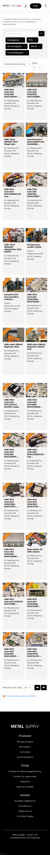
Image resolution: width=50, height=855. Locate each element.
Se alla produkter (25, 757)
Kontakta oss (25, 806)
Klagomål (25, 781)
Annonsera (25, 752)
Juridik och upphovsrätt (25, 776)
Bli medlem (25, 747)
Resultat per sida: (12, 687)
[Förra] (37, 687)
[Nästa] (44, 687)
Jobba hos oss (25, 811)
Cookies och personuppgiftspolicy (25, 771)
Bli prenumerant (25, 741)
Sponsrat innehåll (25, 786)
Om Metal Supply (25, 816)
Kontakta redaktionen (25, 801)
